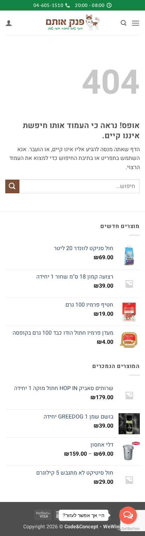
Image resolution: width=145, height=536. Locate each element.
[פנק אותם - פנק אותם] (72, 22)
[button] (135, 23)
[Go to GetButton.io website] (128, 529)
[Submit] (12, 186)
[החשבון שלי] (8, 23)
